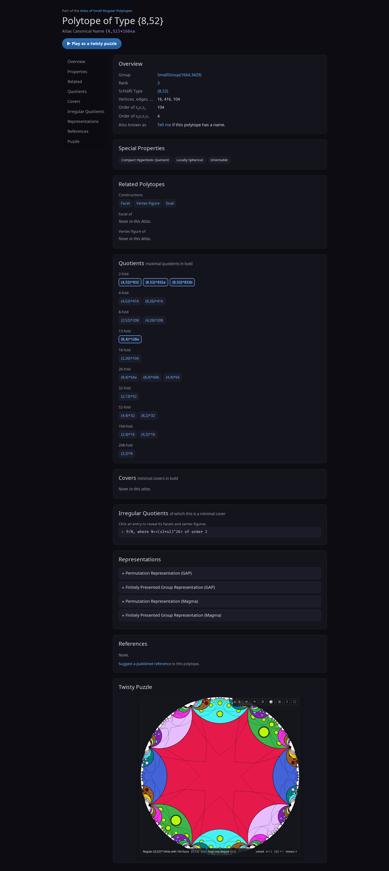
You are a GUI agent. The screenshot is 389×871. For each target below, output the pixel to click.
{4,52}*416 (130, 301)
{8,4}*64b (151, 377)
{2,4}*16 (128, 434)
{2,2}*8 (127, 453)
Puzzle (73, 141)
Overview (76, 61)
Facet (125, 203)
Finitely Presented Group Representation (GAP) (170, 587)
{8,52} (162, 91)
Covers (74, 101)
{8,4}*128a (130, 339)
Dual (170, 203)
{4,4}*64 (172, 377)
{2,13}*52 (129, 396)
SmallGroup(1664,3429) (179, 74)
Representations (83, 121)
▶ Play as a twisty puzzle (92, 43)
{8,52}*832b (182, 282)
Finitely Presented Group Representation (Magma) (173, 615)
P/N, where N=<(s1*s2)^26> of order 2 (166, 532)
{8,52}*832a (155, 282)
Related (75, 81)
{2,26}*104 (130, 358)
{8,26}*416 (154, 301)
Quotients (77, 91)
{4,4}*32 (128, 415)
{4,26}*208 (154, 320)
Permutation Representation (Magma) (162, 601)
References (78, 131)
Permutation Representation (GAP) (159, 573)
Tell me (164, 124)
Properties (77, 71)
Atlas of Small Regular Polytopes (106, 10)
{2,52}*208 (130, 320)
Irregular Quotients (86, 111)
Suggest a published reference (145, 663)
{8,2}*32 (148, 415)
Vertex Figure (147, 203)
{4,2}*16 (148, 434)
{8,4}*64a (129, 377)
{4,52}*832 (130, 282)
